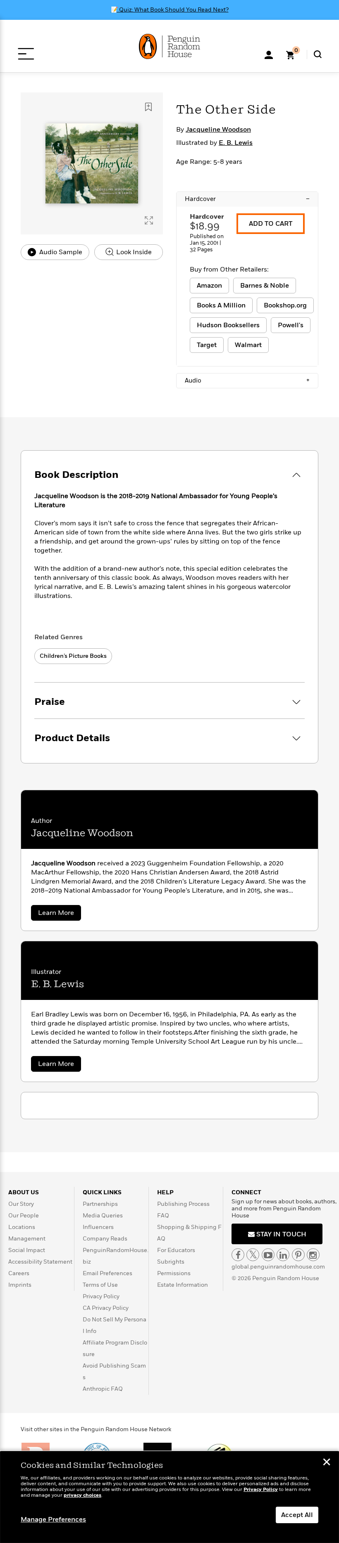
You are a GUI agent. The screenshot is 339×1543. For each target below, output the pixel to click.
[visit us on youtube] (268, 1254)
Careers (18, 1273)
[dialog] (169, 1497)
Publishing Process (183, 1204)
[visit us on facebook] (238, 1254)
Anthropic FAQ (103, 1389)
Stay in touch (280, 1234)
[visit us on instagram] (313, 1254)
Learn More (59, 914)
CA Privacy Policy (106, 1308)
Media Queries (103, 1215)
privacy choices (82, 1495)
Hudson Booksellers (228, 325)
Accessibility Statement (40, 1262)
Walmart (248, 345)
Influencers (98, 1227)
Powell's (290, 325)
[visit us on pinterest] (298, 1254)
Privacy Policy (101, 1296)
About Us (23, 1192)
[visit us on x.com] (252, 1254)
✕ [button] (327, 1463)
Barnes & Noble (264, 285)
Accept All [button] (297, 1514)
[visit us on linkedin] (283, 1254)
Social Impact (26, 1250)
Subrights (170, 1262)
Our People (23, 1215)
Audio (247, 380)
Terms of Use (100, 1285)
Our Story (21, 1204)
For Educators (176, 1250)
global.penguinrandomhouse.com (278, 1267)
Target (207, 345)
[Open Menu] (25, 53)
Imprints (19, 1285)
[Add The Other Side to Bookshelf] (148, 106)
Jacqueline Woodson (218, 129)
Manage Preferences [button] (53, 1519)
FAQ (163, 1215)
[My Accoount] (269, 54)
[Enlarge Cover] (149, 220)
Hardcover (247, 198)
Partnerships (100, 1204)
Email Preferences (107, 1273)
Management (26, 1239)
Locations (21, 1227)
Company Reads (105, 1239)
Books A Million (221, 305)
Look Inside (133, 252)
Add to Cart (270, 223)
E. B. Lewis (236, 142)
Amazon (209, 285)
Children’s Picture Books (73, 656)
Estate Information (182, 1285)
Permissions (174, 1273)
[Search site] (318, 54)
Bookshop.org (285, 305)
